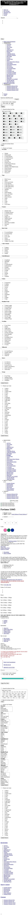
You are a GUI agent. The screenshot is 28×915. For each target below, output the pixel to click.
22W (13, 129)
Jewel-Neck (8, 329)
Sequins (7, 276)
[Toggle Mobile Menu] (1, 658)
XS (20, 135)
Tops (6, 201)
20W (6, 129)
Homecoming (8, 165)
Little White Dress (9, 186)
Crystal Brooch (8, 264)
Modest (7, 189)
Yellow (7, 388)
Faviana (9, 455)
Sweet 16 (7, 172)
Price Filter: (6, 103)
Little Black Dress (9, 185)
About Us (6, 628)
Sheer (6, 238)
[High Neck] (4, 762)
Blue (6, 402)
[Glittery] (2, 733)
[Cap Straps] (4, 779)
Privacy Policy (7, 630)
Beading (7, 261)
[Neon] (2, 736)
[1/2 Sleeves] (5, 773)
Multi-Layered (8, 218)
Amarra (8, 445)
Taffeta (6, 297)
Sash (6, 274)
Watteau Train (8, 318)
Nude (6, 424)
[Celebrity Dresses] (5, 721)
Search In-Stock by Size (8, 109)
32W (6, 135)
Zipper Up (7, 239)
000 (6, 113)
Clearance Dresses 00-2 (12, 494)
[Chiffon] (3, 748)
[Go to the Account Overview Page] (1, 7)
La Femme (9, 467)
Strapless (7, 341)
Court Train (8, 310)
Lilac (6, 406)
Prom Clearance (10, 488)
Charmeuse (7, 282)
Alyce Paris (9, 444)
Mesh (6, 290)
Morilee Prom (10, 473)
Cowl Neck (8, 325)
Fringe (6, 270)
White (6, 433)
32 (17, 124)
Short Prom (9, 487)
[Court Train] (4, 757)
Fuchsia (7, 413)
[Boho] (5, 715)
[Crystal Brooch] (4, 744)
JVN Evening (10, 464)
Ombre (6, 252)
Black (6, 428)
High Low (7, 216)
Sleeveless (7, 369)
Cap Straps (7, 376)
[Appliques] (4, 740)
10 (21, 116)
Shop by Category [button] (8, 480)
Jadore (8, 457)
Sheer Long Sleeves (9, 366)
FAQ (5, 623)
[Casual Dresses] (6, 709)
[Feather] (3, 749)
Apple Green (8, 391)
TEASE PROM (10, 477)
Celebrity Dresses (9, 212)
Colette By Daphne (11, 452)
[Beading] (4, 741)
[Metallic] (2, 735)
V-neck (7, 344)
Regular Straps (8, 377)
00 (12, 113)
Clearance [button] (6, 491)
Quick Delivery (23, 514)
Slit (6, 225)
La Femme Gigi (10, 468)
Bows (6, 263)
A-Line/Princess (9, 351)
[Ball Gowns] (5, 713)
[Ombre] (2, 737)
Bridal (6, 153)
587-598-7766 (7, 584)
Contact (5, 620)
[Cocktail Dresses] (6, 711)
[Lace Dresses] (5, 717)
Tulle (6, 299)
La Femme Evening (11, 471)
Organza (7, 291)
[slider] (24, 678)
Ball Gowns (8, 179)
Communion (8, 159)
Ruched (7, 224)
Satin (6, 293)
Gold (6, 425)
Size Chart (3, 546)
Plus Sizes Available (10, 222)
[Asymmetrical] (4, 754)
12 (5, 118)
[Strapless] (4, 783)
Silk (6, 296)
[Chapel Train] (4, 756)
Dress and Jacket (9, 182)
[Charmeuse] (3, 746)
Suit (6, 200)
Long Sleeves (8, 365)
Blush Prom (9, 448)
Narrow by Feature (7, 148)
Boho (6, 180)
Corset (6, 215)
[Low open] (5, 730)
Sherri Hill (9, 475)
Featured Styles (10, 490)
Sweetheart (7, 343)
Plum (6, 416)
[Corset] (5, 724)
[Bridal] (6, 707)
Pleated (7, 221)
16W (13, 127)
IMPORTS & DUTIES (9, 667)
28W (13, 132)
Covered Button (9, 232)
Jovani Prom (9, 460)
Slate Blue (7, 400)
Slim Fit (7, 355)
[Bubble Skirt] (5, 720)
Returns (5, 621)
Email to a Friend (5, 549)
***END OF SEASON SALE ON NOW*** (11, 579)
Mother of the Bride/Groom (11, 166)
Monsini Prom (10, 472)
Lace (6, 271)
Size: (2, 519)
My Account (6, 11)
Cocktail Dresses (9, 158)
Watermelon (8, 415)
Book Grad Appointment (9, 662)
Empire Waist (8, 352)
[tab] (15, 460)
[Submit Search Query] (17, 670)
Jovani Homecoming (11, 461)
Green (6, 393)
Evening (7, 160)
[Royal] (12, 530)
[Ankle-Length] (4, 753)
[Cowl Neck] (4, 760)
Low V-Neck (8, 331)
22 (11, 121)
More (11, 911)
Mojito (6, 390)
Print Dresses (8, 192)
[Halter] (4, 761)
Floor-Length (8, 311)
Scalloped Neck (9, 337)
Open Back (7, 219)
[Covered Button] (5, 727)
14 (11, 118)
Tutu (6, 202)
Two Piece (7, 204)
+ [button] (4, 441)
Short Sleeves (8, 368)
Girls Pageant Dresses (10, 163)
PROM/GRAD (7, 664)
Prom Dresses (8, 168)
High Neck (7, 328)
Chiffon (7, 284)
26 (23, 121)
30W (20, 132)
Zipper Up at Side (9, 241)
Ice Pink (7, 409)
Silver (6, 431)
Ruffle (6, 273)
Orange (7, 419)
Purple (6, 404)
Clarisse (8, 449)
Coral (6, 421)
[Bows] (4, 742)
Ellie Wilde (9, 453)
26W (6, 132)
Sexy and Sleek (8, 194)
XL (21, 138)
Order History (7, 639)
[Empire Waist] (4, 767)
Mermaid (7, 354)
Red (6, 418)
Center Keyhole (9, 213)
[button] (9, 41)
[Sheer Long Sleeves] (5, 777)
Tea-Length (8, 317)
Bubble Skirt (8, 210)
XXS (13, 135)
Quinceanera (8, 169)
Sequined (7, 294)
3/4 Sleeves (7, 363)
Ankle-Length (8, 305)
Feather (7, 267)
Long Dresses (8, 188)
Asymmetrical (8, 307)
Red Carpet (7, 171)
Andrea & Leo (10, 447)
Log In (5, 15)
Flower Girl (8, 162)
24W (20, 129)
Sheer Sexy (7, 195)
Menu (2, 39)
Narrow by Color (7, 386)
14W (6, 127)
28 (5, 124)
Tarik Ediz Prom (10, 479)
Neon (6, 250)
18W (20, 127)
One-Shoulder (8, 334)
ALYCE (9, 443)
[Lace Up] (5, 729)
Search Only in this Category (9, 102)
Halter (6, 326)
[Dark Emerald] (8, 530)
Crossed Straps (8, 233)
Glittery (7, 247)
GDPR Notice (7, 632)
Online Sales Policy (5, 548)
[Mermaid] (4, 769)
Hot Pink (7, 412)
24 (17, 121)
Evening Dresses (10, 483)
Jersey (6, 287)
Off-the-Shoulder (9, 332)
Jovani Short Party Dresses (13, 459)
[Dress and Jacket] (5, 716)
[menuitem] (15, 10)
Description (6, 552)
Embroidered (8, 266)
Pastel (6, 253)
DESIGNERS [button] (7, 440)
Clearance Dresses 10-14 (12, 496)
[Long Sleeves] (5, 775)
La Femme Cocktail (11, 469)
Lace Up (7, 235)
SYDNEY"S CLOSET (12, 476)
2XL (6, 140)
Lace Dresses (8, 183)
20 (5, 121)
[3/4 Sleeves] (5, 774)
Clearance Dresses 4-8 (12, 495)
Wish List (6, 9)
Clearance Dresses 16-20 (12, 498)
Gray (6, 430)
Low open (7, 236)
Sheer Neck (8, 340)
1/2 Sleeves (7, 362)
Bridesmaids (8, 155)
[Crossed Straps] (5, 728)
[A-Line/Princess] (4, 766)
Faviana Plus (10, 456)
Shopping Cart (7, 12)
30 (11, 124)
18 (23, 118)
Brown (6, 427)
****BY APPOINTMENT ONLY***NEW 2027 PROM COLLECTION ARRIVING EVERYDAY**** (14, 3)
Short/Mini (7, 314)
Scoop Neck (8, 338)
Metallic (7, 249)
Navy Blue (7, 403)
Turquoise (7, 397)
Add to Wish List (4, 545)
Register (5, 13)
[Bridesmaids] (6, 708)
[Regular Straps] (4, 781)
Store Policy (6, 633)
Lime (6, 394)
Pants (6, 191)
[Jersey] (3, 750)
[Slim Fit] (4, 770)
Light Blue (7, 399)
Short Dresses (8, 197)
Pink (6, 410)
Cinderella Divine (11, 451)
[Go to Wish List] (2, 6)
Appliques (7, 260)
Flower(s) (7, 268)
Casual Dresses (8, 156)
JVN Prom (9, 463)
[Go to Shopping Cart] (1, 6)
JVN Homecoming (11, 465)
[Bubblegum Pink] (5, 530)
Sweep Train (8, 316)
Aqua (6, 396)
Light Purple (8, 407)
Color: (2, 526)
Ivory (6, 422)
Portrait (7, 335)
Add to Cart (3, 534)
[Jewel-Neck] (4, 763)
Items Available (7, 553)
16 (17, 118)
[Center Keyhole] (5, 723)
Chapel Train (8, 308)
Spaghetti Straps (9, 378)
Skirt (6, 198)
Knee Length (8, 313)
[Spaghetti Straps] (4, 782)
